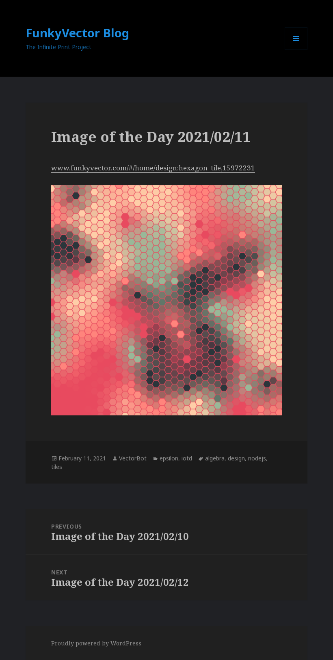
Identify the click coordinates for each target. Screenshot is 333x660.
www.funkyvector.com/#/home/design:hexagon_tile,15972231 (153, 167)
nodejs (257, 458)
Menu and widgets (296, 49)
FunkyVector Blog (77, 33)
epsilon (169, 458)
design (236, 458)
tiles (56, 467)
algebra (215, 458)
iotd (187, 458)
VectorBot (133, 458)
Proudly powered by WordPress (96, 643)
